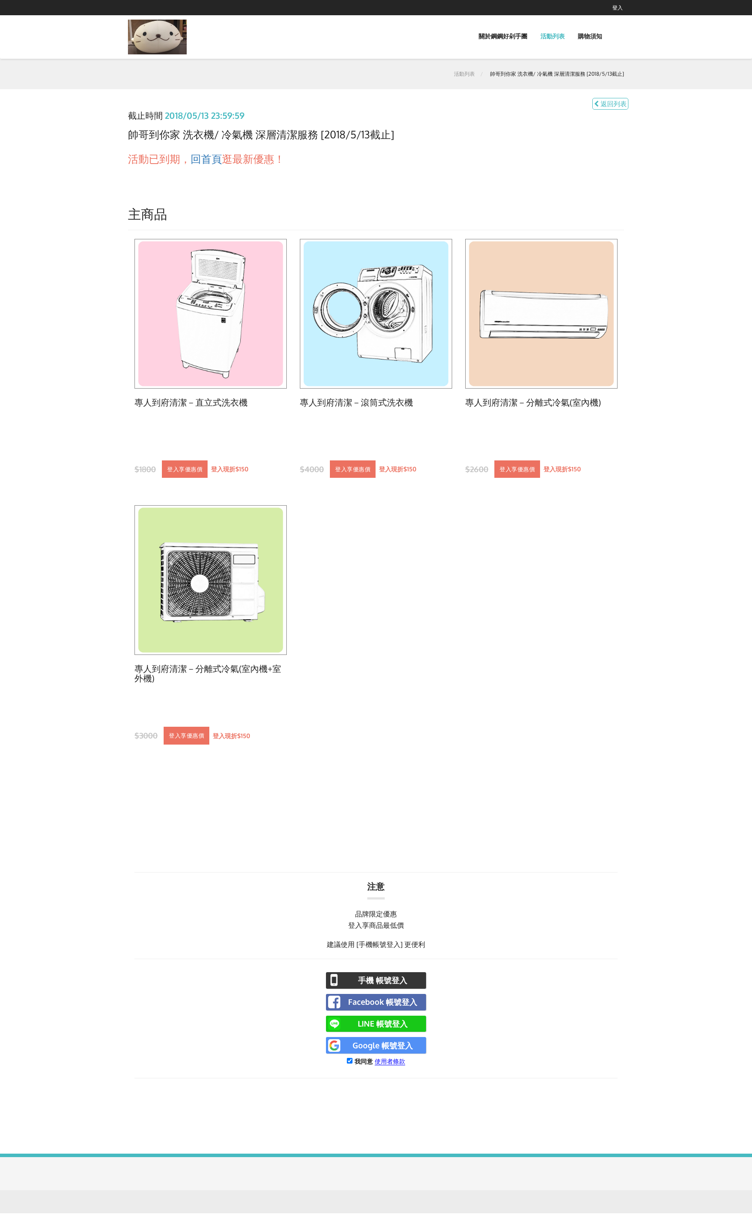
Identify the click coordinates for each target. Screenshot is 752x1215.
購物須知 (590, 36)
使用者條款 (390, 1061)
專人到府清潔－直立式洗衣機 (191, 402)
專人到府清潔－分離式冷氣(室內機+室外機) (207, 674)
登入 (617, 7)
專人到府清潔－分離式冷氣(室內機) (533, 402)
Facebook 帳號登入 (382, 1002)
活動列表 (552, 36)
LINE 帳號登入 (383, 1023)
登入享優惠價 (184, 469)
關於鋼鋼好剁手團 (503, 36)
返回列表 (613, 104)
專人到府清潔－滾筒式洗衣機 (356, 402)
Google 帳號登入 (382, 1045)
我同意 (364, 1061)
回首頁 (206, 158)
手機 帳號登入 (382, 980)
